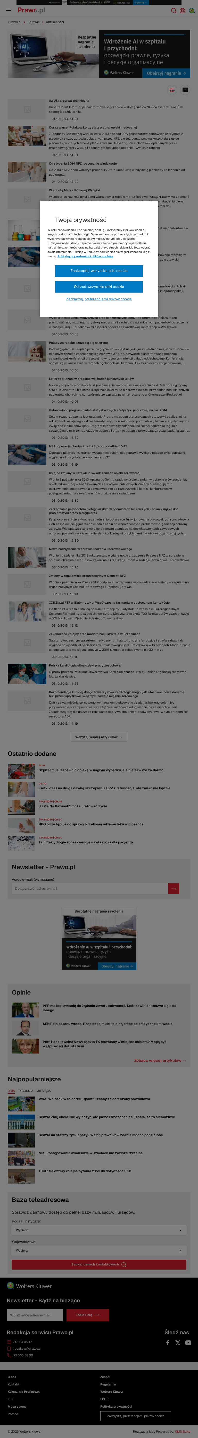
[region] (99, 259)
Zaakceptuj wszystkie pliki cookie (99, 270)
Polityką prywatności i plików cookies (85, 256)
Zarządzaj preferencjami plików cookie (99, 299)
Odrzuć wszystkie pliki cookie (99, 286)
